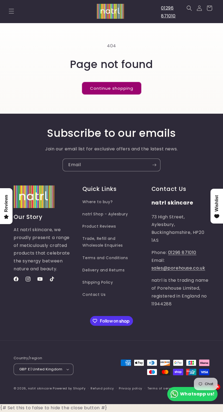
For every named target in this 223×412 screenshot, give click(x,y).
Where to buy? (97, 202)
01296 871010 (182, 252)
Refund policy (102, 388)
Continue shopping (111, 88)
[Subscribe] (154, 165)
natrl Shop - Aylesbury (105, 214)
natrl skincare (40, 388)
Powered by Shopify (69, 388)
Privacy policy (130, 388)
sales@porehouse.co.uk (178, 268)
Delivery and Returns (103, 270)
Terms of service (161, 388)
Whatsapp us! (197, 394)
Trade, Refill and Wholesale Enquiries (102, 242)
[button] (11, 11)
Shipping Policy (97, 282)
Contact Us (94, 294)
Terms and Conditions (105, 258)
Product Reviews (99, 226)
